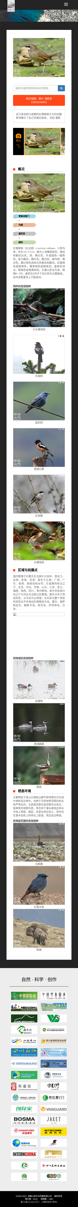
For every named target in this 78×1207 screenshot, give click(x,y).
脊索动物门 (24, 216)
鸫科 (21, 242)
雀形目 (22, 233)
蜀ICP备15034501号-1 (30, 1202)
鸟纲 (21, 225)
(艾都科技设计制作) (49, 1202)
